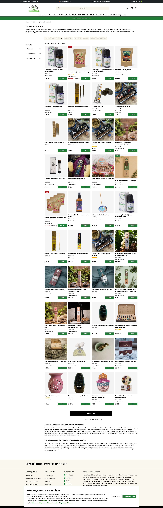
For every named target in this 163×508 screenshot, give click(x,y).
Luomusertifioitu (136, 1)
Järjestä (29, 49)
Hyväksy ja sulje (129, 496)
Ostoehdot (29, 476)
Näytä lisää (91, 413)
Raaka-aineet (43, 15)
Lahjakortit (121, 15)
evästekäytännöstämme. (63, 503)
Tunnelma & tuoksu (46, 22)
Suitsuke (85, 38)
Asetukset (116, 496)
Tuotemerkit (107, 15)
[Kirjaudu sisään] (127, 8)
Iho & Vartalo (63, 15)
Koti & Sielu (72, 15)
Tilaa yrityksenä (50, 479)
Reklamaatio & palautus (33, 479)
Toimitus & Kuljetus (32, 482)
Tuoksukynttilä (49, 38)
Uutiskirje (48, 484)
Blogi (115, 15)
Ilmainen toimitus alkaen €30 (30, 1)
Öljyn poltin (77, 38)
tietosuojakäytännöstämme (42, 503)
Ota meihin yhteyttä (32, 484)
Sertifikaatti (48, 482)
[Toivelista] (131, 8)
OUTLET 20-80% (83, 15)
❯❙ (101, 419)
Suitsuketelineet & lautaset (98, 38)
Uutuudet (99, 15)
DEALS (92, 15)
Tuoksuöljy (59, 38)
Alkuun (27, 22)
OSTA (62, 226)
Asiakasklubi (49, 476)
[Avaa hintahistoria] (79, 78)
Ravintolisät (53, 15)
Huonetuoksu (68, 38)
